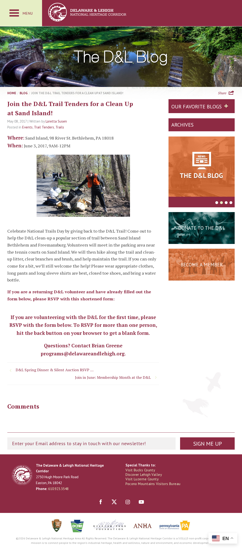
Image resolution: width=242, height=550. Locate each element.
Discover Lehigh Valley (143, 474)
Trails (60, 127)
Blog (24, 93)
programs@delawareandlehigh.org (83, 353)
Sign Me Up (207, 443)
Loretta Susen (56, 121)
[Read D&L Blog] (202, 167)
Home (11, 93)
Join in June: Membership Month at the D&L (113, 377)
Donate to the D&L (201, 228)
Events (27, 127)
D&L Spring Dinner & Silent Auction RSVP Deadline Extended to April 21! (56, 369)
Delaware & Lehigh (22, 475)
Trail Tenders (44, 127)
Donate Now (201, 239)
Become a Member (202, 264)
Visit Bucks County (140, 470)
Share (222, 92)
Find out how (201, 276)
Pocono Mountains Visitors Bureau (152, 484)
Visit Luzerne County (142, 479)
